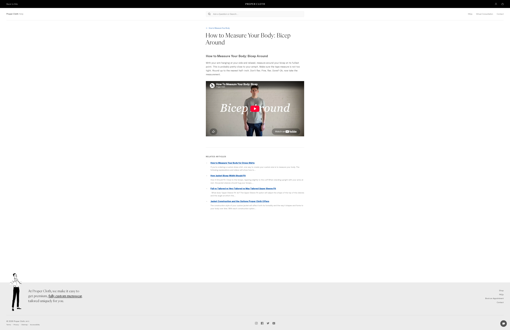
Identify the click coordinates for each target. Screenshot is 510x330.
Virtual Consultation (484, 14)
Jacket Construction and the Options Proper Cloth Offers (240, 201)
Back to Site (12, 4)
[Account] (495, 4)
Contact (500, 14)
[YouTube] (274, 323)
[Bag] (502, 4)
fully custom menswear (65, 296)
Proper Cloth (14, 14)
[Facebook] (262, 323)
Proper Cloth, (17, 321)
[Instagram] (256, 323)
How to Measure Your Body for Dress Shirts (233, 162)
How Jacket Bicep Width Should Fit (228, 175)
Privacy (16, 325)
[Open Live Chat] (503, 323)
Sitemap (24, 325)
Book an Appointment (494, 298)
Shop (501, 290)
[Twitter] (268, 323)
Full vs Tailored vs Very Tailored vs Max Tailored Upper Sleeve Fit (243, 188)
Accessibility (35, 325)
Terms (8, 325)
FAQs (470, 14)
